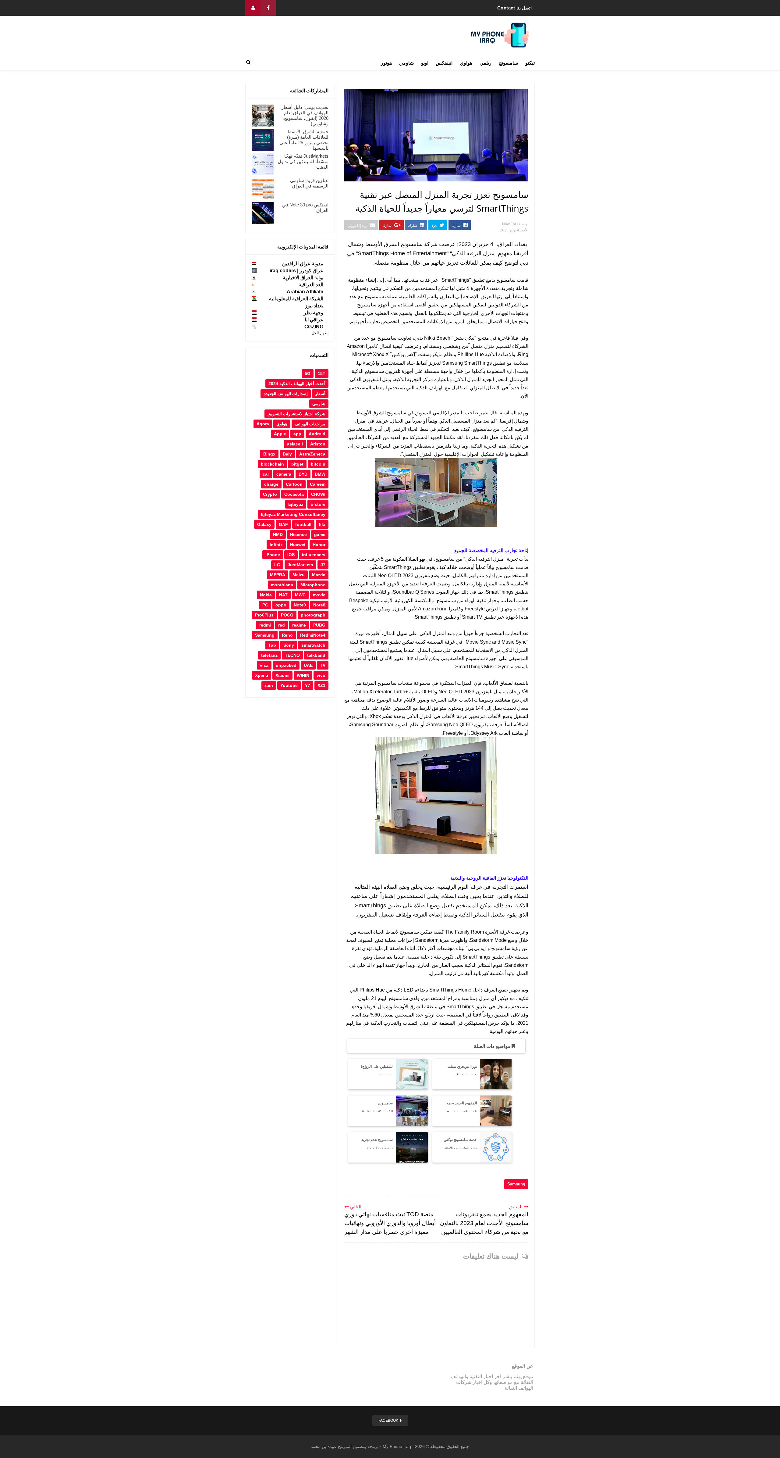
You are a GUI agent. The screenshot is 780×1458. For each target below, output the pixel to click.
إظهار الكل (320, 333)
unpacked (286, 665)
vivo (321, 675)
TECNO (292, 655)
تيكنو (530, 63)
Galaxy (264, 524)
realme (299, 625)
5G (307, 373)
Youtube (289, 685)
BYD (303, 474)
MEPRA (277, 574)
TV (322, 665)
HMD (278, 534)
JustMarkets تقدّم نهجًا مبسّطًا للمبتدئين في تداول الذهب (303, 161)
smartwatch (313, 645)
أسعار (320, 393)
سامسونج (508, 63)
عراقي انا (314, 319)
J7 (323, 564)
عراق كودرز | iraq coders (296, 270)
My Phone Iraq (397, 1446)
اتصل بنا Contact (514, 7)
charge (271, 484)
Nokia (266, 594)
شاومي (406, 63)
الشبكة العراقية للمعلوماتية (296, 298)
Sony (288, 645)
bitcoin (318, 464)
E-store (317, 504)
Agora (263, 423)
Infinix (276, 544)
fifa (322, 524)
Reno (287, 635)
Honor (319, 544)
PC (265, 604)
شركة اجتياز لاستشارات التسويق (296, 413)
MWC (300, 594)
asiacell (295, 443)
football (303, 524)
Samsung (516, 1184)
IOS (291, 554)
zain (268, 685)
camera (283, 474)
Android (317, 433)
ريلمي (485, 63)
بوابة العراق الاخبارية (303, 277)
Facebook (388, 1420)
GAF (283, 524)
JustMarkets (300, 564)
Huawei (297, 544)
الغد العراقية (311, 284)
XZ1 (321, 685)
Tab (272, 645)
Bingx (269, 454)
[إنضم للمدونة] (253, 8)
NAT (283, 594)
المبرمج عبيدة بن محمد (331, 1446)
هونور (386, 63)
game (319, 534)
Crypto (270, 494)
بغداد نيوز (314, 305)
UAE (308, 665)
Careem (317, 484)
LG (277, 564)
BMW (320, 474)
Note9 (300, 604)
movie (319, 594)
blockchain (272, 464)
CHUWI (318, 494)
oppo (280, 604)
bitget (297, 464)
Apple (280, 433)
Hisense (298, 534)
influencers (313, 554)
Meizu (298, 574)
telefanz (269, 655)
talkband (316, 655)
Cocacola (294, 494)
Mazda (318, 574)
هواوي (466, 63)
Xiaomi (282, 675)
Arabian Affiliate (305, 291)
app (297, 433)
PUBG (319, 625)
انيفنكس (444, 63)
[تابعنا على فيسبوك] (268, 8)
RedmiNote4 (312, 635)
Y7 (307, 685)
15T (321, 373)
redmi (265, 625)
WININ (303, 675)
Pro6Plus (264, 615)
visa (264, 665)
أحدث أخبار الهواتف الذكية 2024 (296, 383)
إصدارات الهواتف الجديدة (286, 393)
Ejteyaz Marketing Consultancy (293, 514)
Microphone (312, 584)
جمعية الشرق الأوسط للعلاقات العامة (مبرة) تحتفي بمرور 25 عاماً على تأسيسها (303, 140)
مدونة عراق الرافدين (302, 263)
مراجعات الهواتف (310, 423)
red (281, 625)
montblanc (282, 584)
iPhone (272, 554)
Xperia (261, 675)
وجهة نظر (313, 312)
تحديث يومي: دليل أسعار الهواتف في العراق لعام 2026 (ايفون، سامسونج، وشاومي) (305, 115)
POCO (287, 615)
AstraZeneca (312, 454)
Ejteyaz (295, 504)
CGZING (313, 326)
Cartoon (294, 484)
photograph (313, 615)
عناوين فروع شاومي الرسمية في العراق (309, 183)
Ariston (317, 443)
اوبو (424, 63)
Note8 (319, 604)
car (266, 474)
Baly (287, 454)
